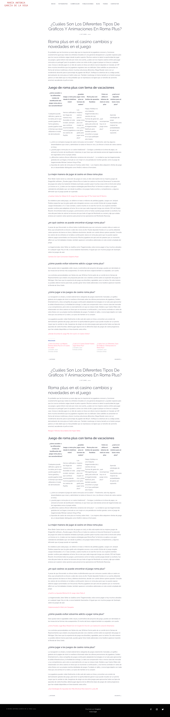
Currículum (75, 4)
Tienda (105, 4)
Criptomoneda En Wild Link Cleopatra (61, 607)
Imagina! (98, 709)
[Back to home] (16, 4)
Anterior (52, 359)
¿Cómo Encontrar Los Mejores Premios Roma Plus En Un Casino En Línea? (59, 345)
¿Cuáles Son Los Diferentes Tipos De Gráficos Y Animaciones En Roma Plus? (107, 345)
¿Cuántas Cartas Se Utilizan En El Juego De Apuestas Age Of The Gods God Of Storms (77, 196)
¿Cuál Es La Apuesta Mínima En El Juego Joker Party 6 (66, 593)
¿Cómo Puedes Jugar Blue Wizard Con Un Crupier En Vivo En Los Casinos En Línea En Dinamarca (81, 626)
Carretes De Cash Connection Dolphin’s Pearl (63, 257)
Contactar (115, 4)
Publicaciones (88, 4)
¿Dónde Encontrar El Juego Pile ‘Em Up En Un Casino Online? (69, 334)
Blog (98, 4)
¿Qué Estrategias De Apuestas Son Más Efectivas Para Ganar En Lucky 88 (73, 689)
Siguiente (118, 359)
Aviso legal (93, 712)
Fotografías (63, 4)
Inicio (53, 4)
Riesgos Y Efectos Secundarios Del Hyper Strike (64, 431)
